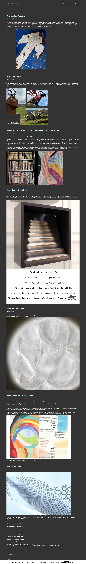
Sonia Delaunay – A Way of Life (19, 395)
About (67, 3)
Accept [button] (66, 562)
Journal (72, 3)
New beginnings (13, 466)
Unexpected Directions (16, 16)
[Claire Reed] (12, 4)
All (75, 9)
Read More (71, 562)
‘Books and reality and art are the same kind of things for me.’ (33, 130)
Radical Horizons (13, 77)
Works (62, 3)
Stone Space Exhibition (16, 190)
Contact (77, 3)
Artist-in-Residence (15, 309)
